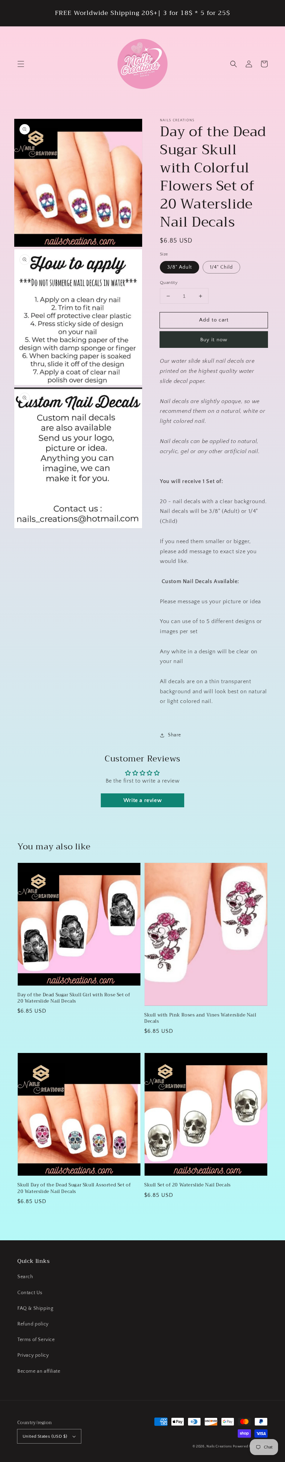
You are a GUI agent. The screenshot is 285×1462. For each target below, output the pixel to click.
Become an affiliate (38, 1371)
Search (25, 1277)
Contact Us (29, 1293)
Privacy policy (33, 1355)
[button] (20, 64)
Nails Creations (219, 1446)
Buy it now (213, 340)
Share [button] (174, 735)
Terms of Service (36, 1339)
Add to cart (214, 320)
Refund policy (33, 1324)
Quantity (169, 282)
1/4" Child (221, 267)
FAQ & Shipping (35, 1308)
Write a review (142, 800)
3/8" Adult (179, 267)
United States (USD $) (45, 1436)
